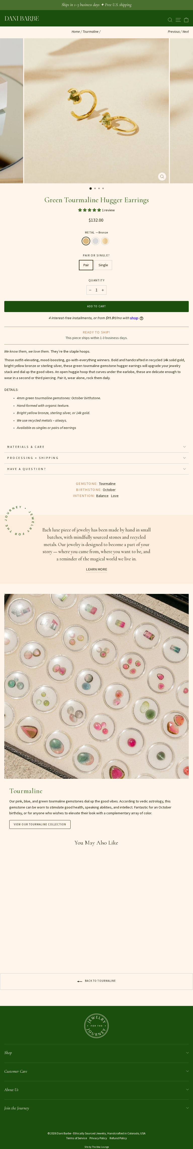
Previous (174, 31)
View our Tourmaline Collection (40, 824)
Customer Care (15, 1071)
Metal (96, 232)
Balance (102, 495)
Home (76, 31)
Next (185, 31)
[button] (90, 210)
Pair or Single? (96, 255)
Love (115, 495)
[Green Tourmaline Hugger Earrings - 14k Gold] (19, 953)
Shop (8, 1052)
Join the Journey (16, 1108)
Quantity (96, 280)
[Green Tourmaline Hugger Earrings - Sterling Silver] (13, 953)
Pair (86, 265)
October (109, 489)
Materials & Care (26, 447)
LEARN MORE (96, 569)
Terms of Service (76, 1138)
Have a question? (26, 469)
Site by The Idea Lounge (96, 1146)
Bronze (86, 241)
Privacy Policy (98, 1138)
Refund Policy (118, 1138)
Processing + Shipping (33, 458)
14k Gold (105, 241)
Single (103, 265)
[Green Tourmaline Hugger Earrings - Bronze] (7, 953)
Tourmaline (91, 31)
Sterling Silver (95, 241)
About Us (11, 1089)
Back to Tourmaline (100, 981)
